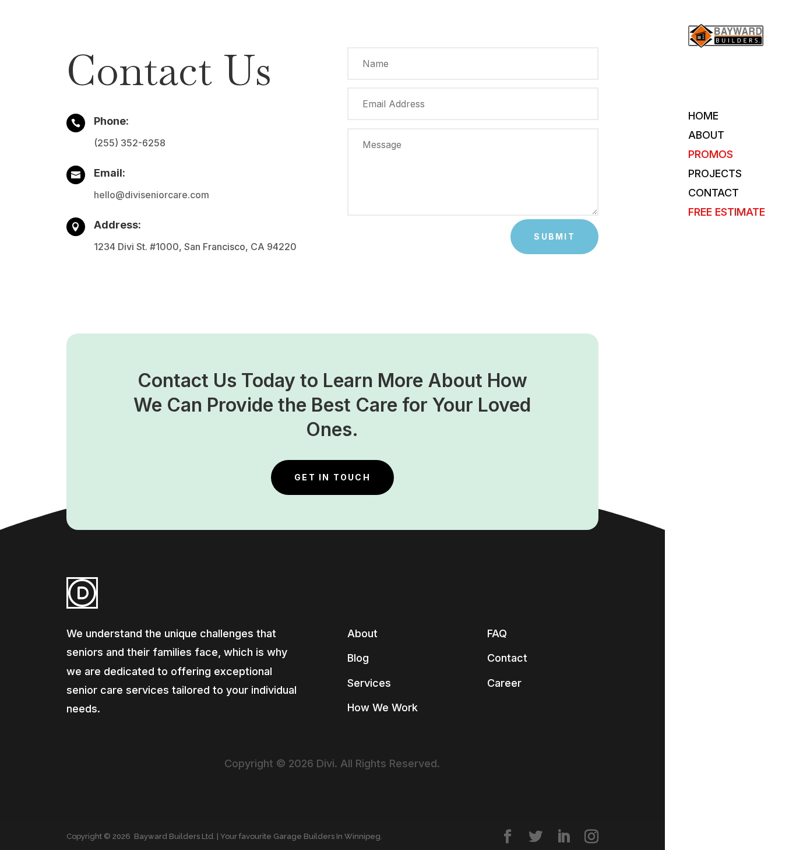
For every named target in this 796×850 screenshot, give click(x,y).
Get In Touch (332, 477)
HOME (703, 117)
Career (504, 683)
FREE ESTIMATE (726, 213)
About (362, 633)
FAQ (497, 633)
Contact (507, 658)
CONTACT (713, 194)
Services (369, 683)
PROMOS (710, 155)
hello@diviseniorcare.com (151, 195)
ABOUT (706, 136)
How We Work (382, 707)
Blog (358, 658)
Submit (554, 236)
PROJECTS (715, 175)
